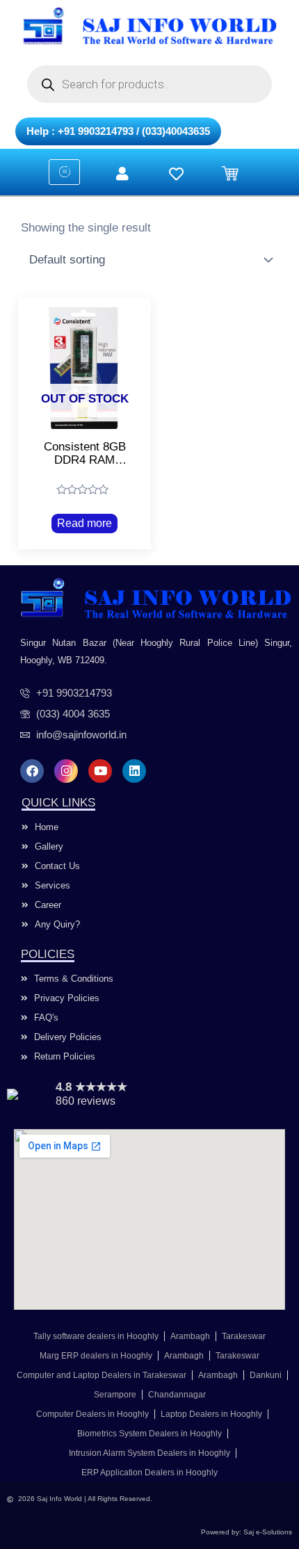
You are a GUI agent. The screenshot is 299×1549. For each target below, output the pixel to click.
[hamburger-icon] (64, 172)
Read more (84, 523)
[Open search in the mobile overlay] (149, 84)
